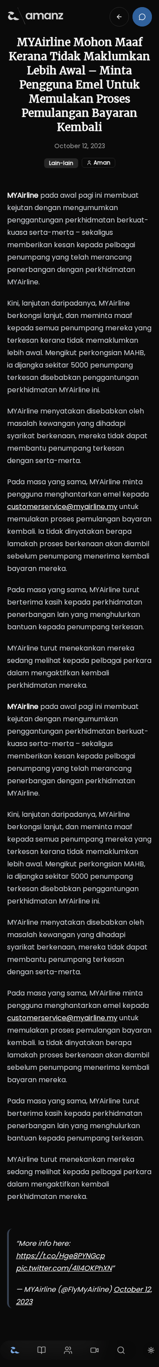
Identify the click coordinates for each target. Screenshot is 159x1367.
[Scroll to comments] (142, 17)
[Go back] (119, 17)
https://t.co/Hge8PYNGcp (60, 1256)
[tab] (15, 1350)
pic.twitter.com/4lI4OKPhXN (64, 1268)
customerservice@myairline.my (62, 507)
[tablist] (68, 1350)
